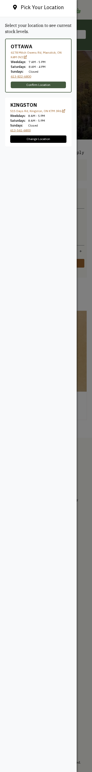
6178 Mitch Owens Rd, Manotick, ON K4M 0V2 (36, 55)
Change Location (38, 139)
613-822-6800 (21, 76)
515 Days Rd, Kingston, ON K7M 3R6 (36, 111)
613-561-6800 (20, 130)
